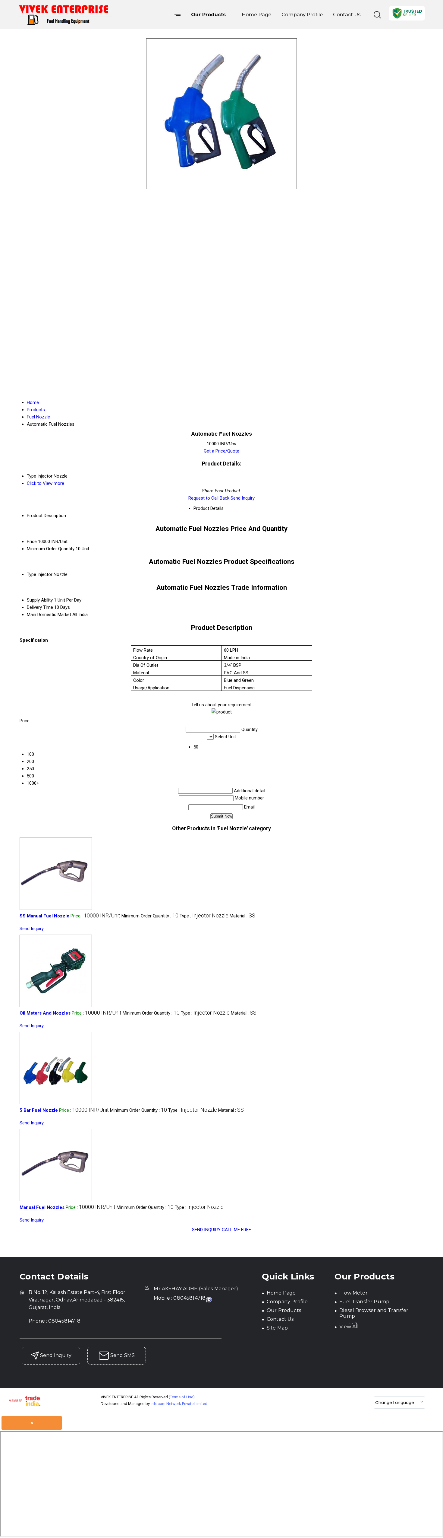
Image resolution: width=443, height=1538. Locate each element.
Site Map (277, 1328)
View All (349, 1327)
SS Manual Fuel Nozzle (44, 916)
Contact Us (347, 14)
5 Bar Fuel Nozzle (39, 1110)
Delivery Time (40, 607)
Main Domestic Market (49, 614)
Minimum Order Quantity (50, 548)
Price (32, 541)
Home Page (256, 14)
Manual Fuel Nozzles (42, 1207)
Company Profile (302, 14)
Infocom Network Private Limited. (179, 1403)
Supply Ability (40, 600)
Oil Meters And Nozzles (45, 1013)
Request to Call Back (208, 498)
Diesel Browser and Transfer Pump (373, 1313)
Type (31, 574)
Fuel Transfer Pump (364, 1301)
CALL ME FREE (236, 1229)
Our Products (208, 14)
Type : (204, 916)
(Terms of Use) (182, 1397)
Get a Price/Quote (221, 451)
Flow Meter (353, 1293)
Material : (242, 916)
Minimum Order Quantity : (149, 916)
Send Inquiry (243, 498)
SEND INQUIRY (206, 1229)
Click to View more (45, 483)
